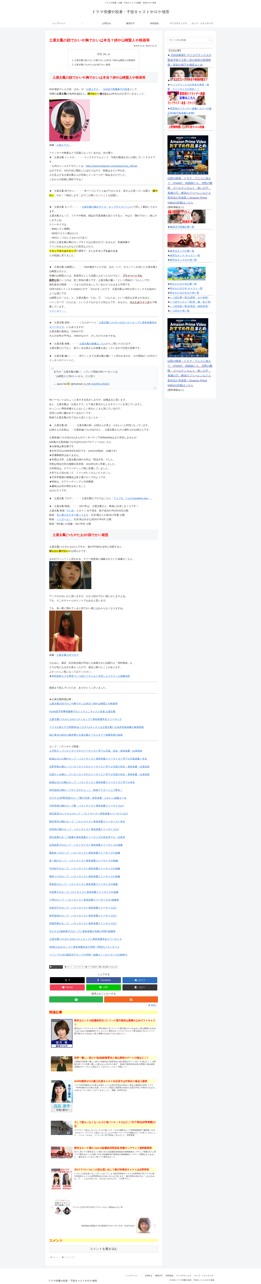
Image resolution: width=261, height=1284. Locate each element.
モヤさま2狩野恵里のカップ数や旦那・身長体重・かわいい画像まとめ (87, 798)
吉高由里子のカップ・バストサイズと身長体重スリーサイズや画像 (86, 845)
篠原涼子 (159, 1275)
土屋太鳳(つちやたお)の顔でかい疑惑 (92, 64)
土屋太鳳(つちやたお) (109, 967)
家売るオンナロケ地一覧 (183, 260)
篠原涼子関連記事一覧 (182, 227)
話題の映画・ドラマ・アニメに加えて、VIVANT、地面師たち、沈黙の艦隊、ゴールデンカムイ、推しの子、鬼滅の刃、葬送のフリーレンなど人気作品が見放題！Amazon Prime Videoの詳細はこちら (189, 190)
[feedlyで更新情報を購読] (76, 999)
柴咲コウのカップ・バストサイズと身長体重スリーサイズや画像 (84, 876)
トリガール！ (64, 519)
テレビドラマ (57, 967)
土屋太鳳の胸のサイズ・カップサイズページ (106, 207)
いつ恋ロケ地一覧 (179, 310)
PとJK (70, 510)
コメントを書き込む (104, 1248)
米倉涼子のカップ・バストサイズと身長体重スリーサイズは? (83, 907)
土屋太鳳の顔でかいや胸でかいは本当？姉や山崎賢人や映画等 (104, 60)
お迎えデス (92, 89)
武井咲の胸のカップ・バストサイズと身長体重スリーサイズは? (84, 829)
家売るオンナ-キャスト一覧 (185, 255)
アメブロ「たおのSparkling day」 (132, 498)
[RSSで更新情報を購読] (131, 999)
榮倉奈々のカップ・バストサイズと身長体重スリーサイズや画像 (84, 853)
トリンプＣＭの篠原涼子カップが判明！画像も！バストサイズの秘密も (88, 954)
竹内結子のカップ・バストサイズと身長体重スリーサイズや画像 (84, 868)
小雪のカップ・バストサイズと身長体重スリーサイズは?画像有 (84, 900)
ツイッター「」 (57, 311)
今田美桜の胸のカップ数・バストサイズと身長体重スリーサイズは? (86, 805)
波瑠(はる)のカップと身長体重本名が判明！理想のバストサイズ (84, 947)
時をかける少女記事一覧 (183, 284)
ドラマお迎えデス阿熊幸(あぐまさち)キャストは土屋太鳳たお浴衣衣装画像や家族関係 (96, 727)
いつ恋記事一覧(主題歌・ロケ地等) (189, 297)
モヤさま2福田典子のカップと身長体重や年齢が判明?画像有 (82, 931)
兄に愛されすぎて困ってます (72, 515)
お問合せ (148, 1275)
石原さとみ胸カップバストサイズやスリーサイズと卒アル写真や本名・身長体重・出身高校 (99, 774)
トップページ (131, 1275)
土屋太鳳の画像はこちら (92, 343)
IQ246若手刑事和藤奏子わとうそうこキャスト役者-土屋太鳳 (82, 711)
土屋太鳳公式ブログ (68, 655)
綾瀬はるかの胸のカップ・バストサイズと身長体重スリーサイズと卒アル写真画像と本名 (98, 758)
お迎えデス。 (64, 145)
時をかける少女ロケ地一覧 (184, 292)
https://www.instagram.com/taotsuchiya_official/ (111, 166)
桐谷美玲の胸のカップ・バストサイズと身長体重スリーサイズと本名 (87, 821)
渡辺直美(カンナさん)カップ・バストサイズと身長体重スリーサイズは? (88, 813)
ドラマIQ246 (92, 967)
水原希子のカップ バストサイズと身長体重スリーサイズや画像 (83, 892)
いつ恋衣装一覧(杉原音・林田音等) (189, 306)
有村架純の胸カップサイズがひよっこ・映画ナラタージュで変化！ (86, 790)
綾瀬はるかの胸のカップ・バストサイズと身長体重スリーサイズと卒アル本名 (92, 782)
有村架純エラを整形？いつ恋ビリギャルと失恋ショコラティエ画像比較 (91, 676)
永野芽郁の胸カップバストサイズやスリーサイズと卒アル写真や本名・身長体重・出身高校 (99, 766)
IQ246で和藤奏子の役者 (116, 89)
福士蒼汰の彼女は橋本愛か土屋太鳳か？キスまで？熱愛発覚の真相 (86, 735)
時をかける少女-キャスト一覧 (186, 288)
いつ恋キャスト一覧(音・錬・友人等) (190, 302)
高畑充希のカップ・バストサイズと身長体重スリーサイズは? (83, 923)
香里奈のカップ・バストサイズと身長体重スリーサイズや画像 (83, 884)
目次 (99, 54)
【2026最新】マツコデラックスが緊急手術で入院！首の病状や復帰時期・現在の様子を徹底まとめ (189, 60)
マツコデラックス (183, 1275)
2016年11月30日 (100, 384)
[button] (139, 987)
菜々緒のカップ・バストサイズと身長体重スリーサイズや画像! (83, 860)
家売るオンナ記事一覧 (182, 251)
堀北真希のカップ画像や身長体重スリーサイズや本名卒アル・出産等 (87, 837)
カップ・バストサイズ (75, 967)
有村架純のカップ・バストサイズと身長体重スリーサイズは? (83, 915)
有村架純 (169, 1275)
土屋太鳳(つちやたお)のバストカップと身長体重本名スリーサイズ (85, 719)
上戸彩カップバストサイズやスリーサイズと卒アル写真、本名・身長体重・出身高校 (95, 751)
